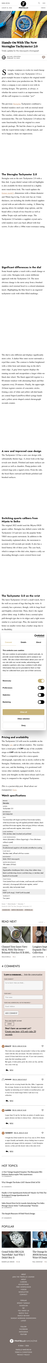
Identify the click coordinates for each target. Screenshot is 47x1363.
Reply (11, 1070)
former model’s (8, 193)
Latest (23, 1321)
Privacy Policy (23, 1355)
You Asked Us (23, 1311)
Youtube (23, 1334)
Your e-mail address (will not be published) (17, 1003)
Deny (23, 725)
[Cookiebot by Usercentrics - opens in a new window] (34, 636)
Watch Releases (17, 910)
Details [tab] (23, 642)
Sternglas (17, 103)
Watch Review (24, 1316)
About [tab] (38, 642)
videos (43, 8)
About (23, 1279)
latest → (42, 922)
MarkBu (8, 1110)
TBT (23, 1308)
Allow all (23, 712)
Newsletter (23, 1292)
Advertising (23, 1284)
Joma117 (8, 1046)
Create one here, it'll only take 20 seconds (20, 1033)
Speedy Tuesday (23, 1303)
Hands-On (6, 910)
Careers (23, 1282)
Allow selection (23, 719)
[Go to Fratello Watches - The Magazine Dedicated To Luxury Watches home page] (23, 2)
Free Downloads (23, 1287)
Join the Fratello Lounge (23, 1277)
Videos (23, 1289)
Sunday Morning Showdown (23, 1318)
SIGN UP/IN (6, 3)
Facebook (23, 1329)
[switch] (41, 688)
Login (10, 1024)
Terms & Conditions (23, 1352)
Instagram (23, 1332)
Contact (23, 1294)
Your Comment (9, 979)
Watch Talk (23, 1313)
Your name (8, 993)
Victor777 (9, 1133)
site (11, 744)
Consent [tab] (8, 642)
